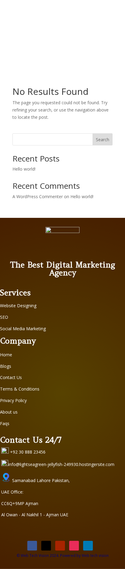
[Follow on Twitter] (46, 546)
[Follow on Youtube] (60, 546)
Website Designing (18, 305)
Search (102, 139)
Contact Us (11, 377)
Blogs (5, 366)
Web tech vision (95, 555)
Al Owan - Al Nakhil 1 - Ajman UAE (34, 514)
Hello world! (23, 169)
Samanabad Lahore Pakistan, (40, 480)
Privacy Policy (13, 400)
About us (9, 412)
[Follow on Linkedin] (88, 546)
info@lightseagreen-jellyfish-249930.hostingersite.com (61, 464)
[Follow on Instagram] (74, 546)
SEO (4, 317)
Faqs (4, 423)
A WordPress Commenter (37, 196)
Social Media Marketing (23, 328)
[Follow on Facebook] (32, 546)
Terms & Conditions (19, 389)
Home (6, 355)
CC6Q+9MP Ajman (19, 503)
